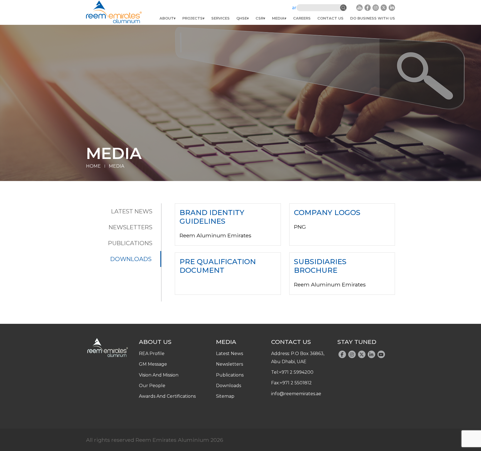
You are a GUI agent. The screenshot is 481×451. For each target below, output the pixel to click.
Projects (192, 18)
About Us (155, 341)
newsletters (130, 227)
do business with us (372, 18)
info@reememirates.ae (296, 393)
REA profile (152, 353)
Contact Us (330, 18)
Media (278, 18)
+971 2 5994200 (296, 372)
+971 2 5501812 (296, 382)
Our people (152, 385)
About (166, 18)
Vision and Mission (158, 375)
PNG (300, 226)
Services (220, 18)
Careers (302, 18)
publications (130, 243)
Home (93, 166)
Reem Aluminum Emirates (215, 235)
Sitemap (225, 396)
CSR (259, 18)
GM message (153, 364)
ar (294, 7)
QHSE (241, 18)
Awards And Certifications (167, 396)
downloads (130, 258)
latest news (131, 211)
